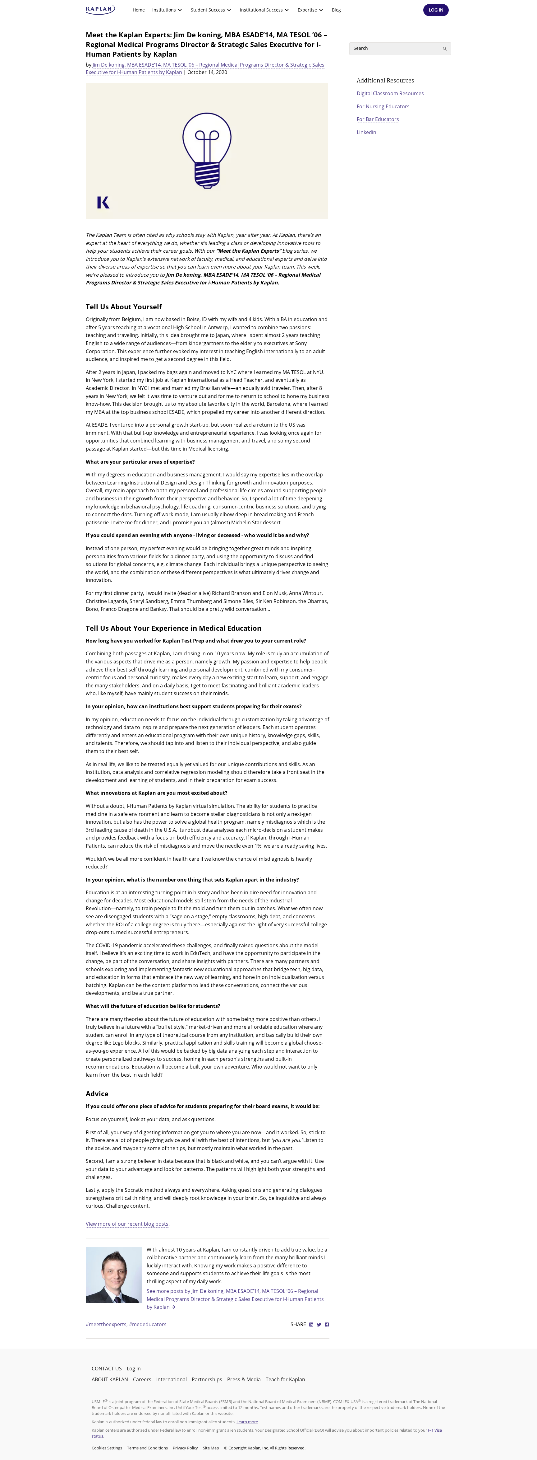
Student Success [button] (208, 10)
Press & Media (244, 1379)
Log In (134, 1368)
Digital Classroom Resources (390, 93)
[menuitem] (139, 10)
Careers (142, 1379)
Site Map (211, 1448)
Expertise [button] (307, 10)
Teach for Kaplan (285, 1379)
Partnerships (207, 1379)
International (171, 1379)
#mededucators (148, 1324)
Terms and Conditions (147, 1448)
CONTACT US (107, 1368)
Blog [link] (336, 10)
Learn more (247, 1422)
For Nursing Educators (383, 106)
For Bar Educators (378, 119)
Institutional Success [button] (261, 10)
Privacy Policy (185, 1448)
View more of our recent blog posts (127, 1223)
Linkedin (366, 132)
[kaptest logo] (100, 10)
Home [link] (139, 10)
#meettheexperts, (107, 1324)
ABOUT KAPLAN (110, 1379)
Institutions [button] (164, 10)
